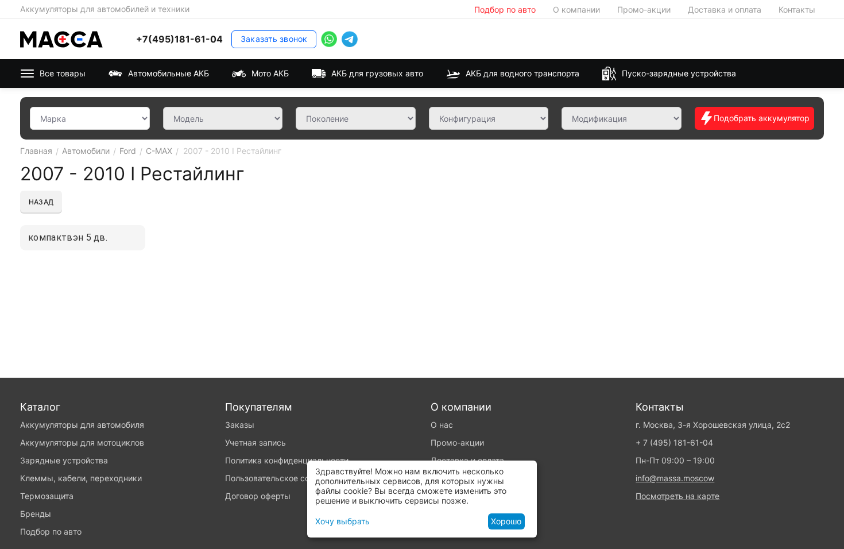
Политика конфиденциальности (287, 460)
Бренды (35, 514)
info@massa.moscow (675, 478)
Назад (41, 202)
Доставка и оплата (724, 9)
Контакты (797, 9)
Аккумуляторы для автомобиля (82, 425)
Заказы (239, 425)
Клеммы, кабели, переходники (81, 478)
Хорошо (506, 521)
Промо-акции (644, 9)
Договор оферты (258, 496)
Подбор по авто (505, 9)
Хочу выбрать (342, 521)
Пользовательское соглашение (285, 478)
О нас (442, 425)
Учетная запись (255, 442)
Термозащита (46, 496)
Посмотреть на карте (677, 496)
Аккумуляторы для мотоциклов (82, 442)
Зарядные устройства (64, 460)
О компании (576, 9)
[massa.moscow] (61, 38)
